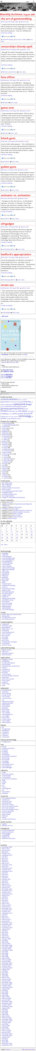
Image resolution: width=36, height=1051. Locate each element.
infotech (4, 411)
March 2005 (5, 1016)
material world (6, 584)
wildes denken (6, 608)
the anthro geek (7, 603)
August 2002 (6, 1037)
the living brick (6, 766)
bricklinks (5, 750)
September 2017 (7, 855)
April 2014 (5, 878)
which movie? (6, 489)
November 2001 (7, 1043)
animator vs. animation (15, 195)
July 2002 (5, 1039)
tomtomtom (6, 643)
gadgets (24, 406)
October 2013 (6, 879)
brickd (4, 747)
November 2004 (7, 1021)
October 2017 (6, 854)
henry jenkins (6, 664)
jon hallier (5, 637)
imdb (3, 780)
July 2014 (5, 873)
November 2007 (7, 965)
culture (3, 404)
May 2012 (5, 900)
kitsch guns (8, 138)
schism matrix (6, 719)
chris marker (6, 697)
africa (13, 249)
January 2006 (6, 1000)
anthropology (6, 249)
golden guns (8, 166)
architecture (13, 402)
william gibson (6, 722)
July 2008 (5, 952)
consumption (6, 564)
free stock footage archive (10, 809)
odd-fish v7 (5, 734)
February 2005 (6, 1018)
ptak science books (8, 679)
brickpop (5, 751)
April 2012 (5, 902)
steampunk (16, 416)
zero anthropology (8, 610)
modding (24, 39)
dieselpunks (6, 837)
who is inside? (6, 486)
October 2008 (6, 948)
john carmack (6, 634)
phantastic (10, 413)
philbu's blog (6, 590)
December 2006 (7, 982)
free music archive (8, 805)
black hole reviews (8, 774)
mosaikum (5, 732)
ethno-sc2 (5, 651)
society (3, 416)
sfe (3, 790)
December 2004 (7, 1019)
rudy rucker (5, 717)
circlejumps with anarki (9, 494)
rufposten (5, 735)
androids (25, 399)
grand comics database (9, 779)
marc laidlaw (6, 713)
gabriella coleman (7, 653)
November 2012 (7, 891)
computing (26, 401)
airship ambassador (8, 830)
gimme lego (5, 758)
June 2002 (5, 1040)
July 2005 (5, 1010)
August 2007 (6, 969)
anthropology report (8, 558)
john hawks (5, 579)
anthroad (5, 555)
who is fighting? (7, 485)
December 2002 (7, 1034)
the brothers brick (8, 764)
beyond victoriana (7, 832)
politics (15, 414)
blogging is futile (7, 659)
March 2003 (5, 1029)
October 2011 (6, 911)
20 (31, 534)
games (4, 441)
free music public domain (10, 806)
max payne (18, 39)
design (29, 404)
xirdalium (7, 1049)
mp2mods (6, 438)
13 (31, 532)
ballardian (5, 692)
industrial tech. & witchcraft (11, 666)
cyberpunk (19, 404)
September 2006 (7, 987)
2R (3, 727)
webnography (6, 606)
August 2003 (6, 1026)
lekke (3, 582)
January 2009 (6, 944)
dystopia (3, 406)
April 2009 (5, 942)
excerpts (6, 446)
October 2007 (6, 966)
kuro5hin (5, 672)
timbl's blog (5, 684)
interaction (11, 411)
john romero (6, 635)
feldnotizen (5, 574)
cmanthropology (7, 563)
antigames (5, 624)
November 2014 (7, 868)
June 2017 (5, 858)
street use (7, 285)
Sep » (6, 544)
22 (7, 537)
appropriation (5, 402)
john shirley (5, 709)
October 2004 (6, 1022)
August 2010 (6, 929)
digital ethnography (8, 569)
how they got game (8, 632)
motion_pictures (7, 454)
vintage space (6, 742)
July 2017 (5, 857)
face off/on (8, 77)
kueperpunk (6, 671)
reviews (25, 354)
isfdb (3, 784)
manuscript (5, 452)
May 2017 (5, 860)
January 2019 (6, 850)
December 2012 (7, 889)
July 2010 (5, 931)
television (6, 462)
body (18, 402)
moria (4, 787)
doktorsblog (6, 705)
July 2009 (5, 940)
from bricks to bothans (9, 756)
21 (2, 537)
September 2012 (7, 894)
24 (17, 537)
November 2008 (7, 947)
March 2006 (5, 997)
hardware (5, 443)
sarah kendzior (7, 655)
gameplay (5, 408)
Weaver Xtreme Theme (30, 1049)
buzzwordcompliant (8, 663)
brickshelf (5, 753)
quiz (3, 465)
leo (3, 785)
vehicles (3, 418)
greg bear (5, 708)
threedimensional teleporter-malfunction (17, 504)
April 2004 (5, 1024)
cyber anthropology (8, 568)
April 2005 (5, 1014)
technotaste (6, 602)
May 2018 (5, 852)
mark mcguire (6, 674)
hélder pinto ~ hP (7, 629)
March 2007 (5, 977)
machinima (13, 72)
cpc (3, 700)
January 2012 (6, 907)
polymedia (5, 677)
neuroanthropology (8, 589)
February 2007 (6, 979)
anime (5, 456)
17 (17, 534)
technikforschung (7, 600)
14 (2, 534)
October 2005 (6, 1005)
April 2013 (5, 883)
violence (13, 418)
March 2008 (5, 958)
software (5, 470)
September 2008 (7, 950)
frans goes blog (7, 626)
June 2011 (5, 916)
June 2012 (5, 899)
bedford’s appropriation (16, 254)
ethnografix (5, 573)
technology (25, 416)
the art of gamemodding (16, 18)
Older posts (4, 316)
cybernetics (9, 404)
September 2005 (7, 1006)
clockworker (6, 835)
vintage (8, 418)
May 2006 (5, 994)
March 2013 (5, 884)
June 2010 (5, 932)
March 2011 (5, 918)
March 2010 (5, 937)
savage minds (6, 595)
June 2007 (5, 973)
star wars (11, 416)
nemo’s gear (18, 507)
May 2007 (5, 974)
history (20, 408)
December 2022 (7, 847)
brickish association (8, 748)
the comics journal (8, 619)
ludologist (5, 639)
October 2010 (6, 926)
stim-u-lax (10, 502)
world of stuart (6, 645)
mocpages (5, 761)
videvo (4, 817)
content (5, 476)
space (7, 416)
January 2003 (6, 1032)
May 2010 (5, 934)
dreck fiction (6, 706)
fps (21, 406)
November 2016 (7, 865)
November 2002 (7, 1035)
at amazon (5, 354)
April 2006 (5, 995)
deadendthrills (6, 803)
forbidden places (7, 493)
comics (4, 430)
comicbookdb (6, 776)
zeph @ (6, 374)
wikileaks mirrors (7, 825)
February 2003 (6, 1031)
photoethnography (8, 592)
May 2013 (5, 881)
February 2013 (6, 886)
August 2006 (6, 989)
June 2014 (5, 874)
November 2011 (7, 910)
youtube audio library (9, 819)
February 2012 (6, 905)
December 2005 (7, 1002)
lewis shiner (6, 711)
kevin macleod (6, 813)
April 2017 (5, 862)
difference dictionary (8, 838)
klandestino (5, 730)
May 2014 (5, 876)
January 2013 (6, 887)
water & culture (7, 605)
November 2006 (7, 984)
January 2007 (6, 981)
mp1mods (6, 436)
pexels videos (6, 814)
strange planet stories (9, 618)
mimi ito (4, 587)
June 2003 (5, 1027)
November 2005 (7, 1003)
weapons (18, 418)
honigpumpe (6, 729)
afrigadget (7, 223)
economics (8, 406)
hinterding (5, 630)
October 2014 (6, 870)
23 (12, 537)
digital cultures (6, 650)
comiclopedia (6, 777)
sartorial (4, 467)
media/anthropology (8, 585)
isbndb (4, 782)
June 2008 (5, 953)
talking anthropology (8, 598)
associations (5, 161)
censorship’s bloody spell (16, 46)
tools (3, 473)
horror (26, 409)
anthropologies (7, 556)
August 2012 (6, 895)
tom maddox (6, 721)
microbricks (6, 759)
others (5, 439)
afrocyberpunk (6, 690)
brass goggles (6, 834)
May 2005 (5, 1013)
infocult (4, 668)
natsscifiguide (6, 788)
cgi (21, 402)
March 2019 (5, 849)
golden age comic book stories (11, 614)
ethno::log (5, 571)
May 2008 (5, 955)
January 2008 (6, 961)
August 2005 (6, 1008)
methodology (31, 411)
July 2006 (5, 990)
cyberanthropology (7, 39)
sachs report (6, 680)
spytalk (4, 824)
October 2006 (6, 986)
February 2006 (6, 998)
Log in (27, 1)
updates (4, 475)
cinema (5, 457)
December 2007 (7, 963)
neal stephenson (7, 714)
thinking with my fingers (9, 642)
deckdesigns (6, 755)
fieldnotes (5, 72)
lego (17, 411)
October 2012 (6, 892)
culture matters (7, 566)
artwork (4, 427)
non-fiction (6, 451)
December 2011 (7, 908)
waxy (3, 685)
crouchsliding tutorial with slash (12, 491)
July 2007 (5, 971)
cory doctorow (6, 698)
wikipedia (5, 793)
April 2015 (5, 866)
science (4, 468)
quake (20, 413)
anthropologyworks (8, 560)
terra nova (5, 640)
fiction (5, 447)
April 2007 (5, 976)
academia (5, 399)
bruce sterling (6, 693)
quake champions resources (11, 488)
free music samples (8, 808)
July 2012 (5, 897)
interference (6, 669)
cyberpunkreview (7, 703)
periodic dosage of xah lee (10, 676)
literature (5, 444)
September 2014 (7, 871)
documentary (7, 459)
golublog (5, 577)
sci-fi (30, 413)
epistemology (16, 406)
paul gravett (6, 616)
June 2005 (5, 1011)
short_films (6, 460)
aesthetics (13, 399)
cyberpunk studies (8, 701)
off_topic (5, 464)
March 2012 (5, 903)
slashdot (5, 682)
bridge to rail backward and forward (13, 497)
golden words (7, 449)
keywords (5, 581)
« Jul (2, 544)
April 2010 (5, 936)
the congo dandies (8, 496)
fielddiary (5, 431)
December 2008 (7, 945)
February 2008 (6, 960)
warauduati (5, 737)
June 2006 (5, 992)
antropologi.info (7, 561)
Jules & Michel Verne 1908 (10, 362)
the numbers (6, 792)
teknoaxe (5, 816)
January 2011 (6, 921)
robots (25, 414)
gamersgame (6, 627)
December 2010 (7, 923)
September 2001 (7, 1045)
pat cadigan (5, 716)
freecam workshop (8, 811)
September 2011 (7, 913)
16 (12, 534)
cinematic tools (7, 801)
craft (32, 402)
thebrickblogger (7, 767)
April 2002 (5, 1042)
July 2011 (5, 915)
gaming (13, 408)
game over (7, 107)
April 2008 (5, 957)
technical (6, 478)
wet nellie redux (7, 483)
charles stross (6, 695)
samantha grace (7, 593)
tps (32, 416)
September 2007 (7, 968)
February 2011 (6, 919)
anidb (4, 772)
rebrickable (5, 763)
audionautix (6, 800)
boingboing (5, 661)
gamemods (5, 435)
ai (21, 399)
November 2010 (7, 924)
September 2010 (7, 928)
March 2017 (5, 863)
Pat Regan (5, 509)
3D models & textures (9, 798)
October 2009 (6, 939)
